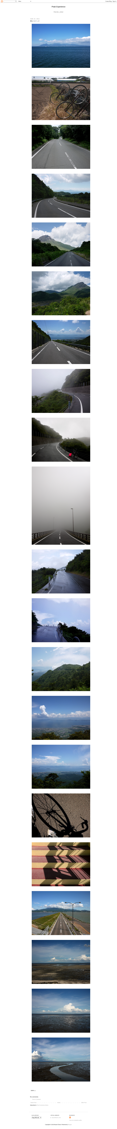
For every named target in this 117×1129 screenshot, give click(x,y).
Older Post (83, 1102)
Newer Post (33, 1102)
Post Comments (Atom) (42, 1105)
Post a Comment (36, 1099)
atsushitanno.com (56, 1117)
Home (58, 1102)
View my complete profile (75, 1120)
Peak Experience (58, 7)
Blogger (70, 1124)
